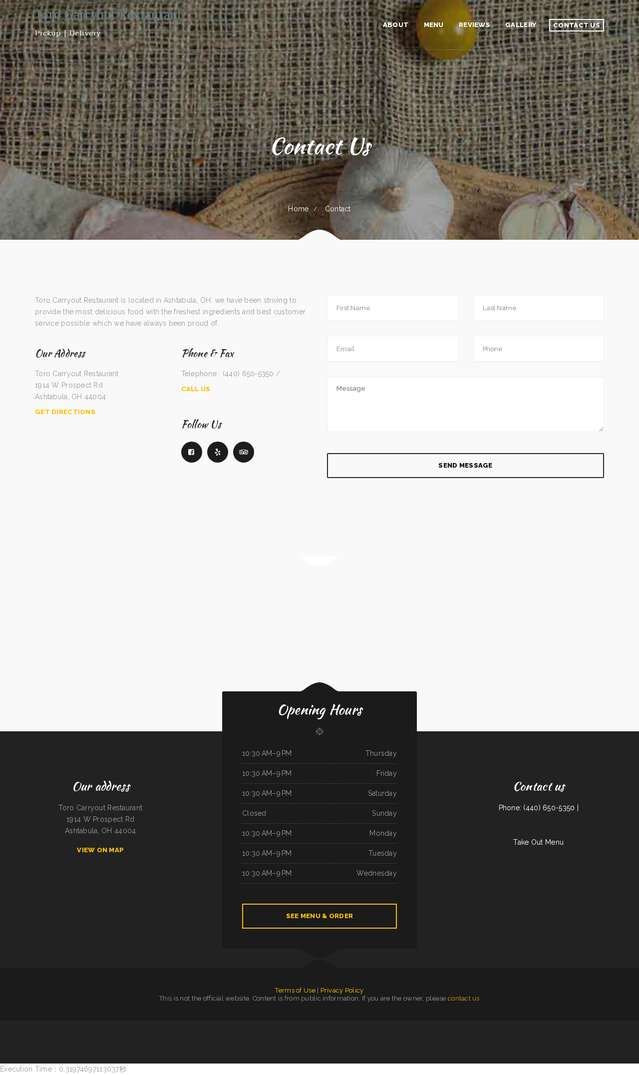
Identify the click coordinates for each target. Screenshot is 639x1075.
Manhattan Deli (90, 1026)
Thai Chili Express (156, 1026)
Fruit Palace (332, 1026)
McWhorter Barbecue (283, 1037)
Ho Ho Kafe (498, 1026)
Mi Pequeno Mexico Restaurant (627, 1026)
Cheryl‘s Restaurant (610, 1026)
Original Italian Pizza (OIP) (546, 1026)
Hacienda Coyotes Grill (125, 1026)
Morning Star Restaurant (595, 1026)
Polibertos (397, 1037)
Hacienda (366, 1037)
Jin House (56, 1026)
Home (298, 209)
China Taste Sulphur (45, 1026)
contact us (464, 998)
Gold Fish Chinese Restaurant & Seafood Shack (399, 1026)
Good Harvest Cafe (486, 1026)
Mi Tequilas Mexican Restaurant (106, 1026)
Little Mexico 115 (296, 1037)
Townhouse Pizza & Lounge (342, 1037)
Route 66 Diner (242, 1037)
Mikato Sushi (176, 1026)
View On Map (100, 850)
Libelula (475, 1026)
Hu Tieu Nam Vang (580, 1026)
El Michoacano (167, 1026)
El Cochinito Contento (510, 1026)
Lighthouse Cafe (22, 1026)
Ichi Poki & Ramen (357, 1037)
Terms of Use (295, 990)
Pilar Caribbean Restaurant (564, 1026)
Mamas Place (406, 1037)
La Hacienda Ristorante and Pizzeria (246, 1026)
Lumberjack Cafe (466, 1026)
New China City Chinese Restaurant (381, 1037)
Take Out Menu (538, 842)
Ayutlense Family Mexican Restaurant (317, 1026)
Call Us (196, 389)
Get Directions (65, 412)
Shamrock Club (33, 1026)
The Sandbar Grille (417, 1037)
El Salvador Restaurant (297, 1026)
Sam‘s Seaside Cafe (78, 1026)
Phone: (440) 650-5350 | (539, 808)
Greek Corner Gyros (228, 1026)
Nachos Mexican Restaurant (451, 1026)
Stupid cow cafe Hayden (256, 1037)
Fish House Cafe (231, 1037)
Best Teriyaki (342, 1026)
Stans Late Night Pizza (422, 1026)
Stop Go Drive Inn (264, 1026)
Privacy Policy (342, 990)
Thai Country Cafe (187, 1026)
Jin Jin (382, 1026)
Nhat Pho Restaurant (372, 1026)
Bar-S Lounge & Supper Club (324, 1037)
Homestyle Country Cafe (280, 1026)
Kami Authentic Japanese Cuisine (203, 1026)
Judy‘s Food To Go (436, 1026)
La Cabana (218, 1026)
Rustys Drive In (66, 1026)
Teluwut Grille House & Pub (527, 1026)
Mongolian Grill (219, 1037)
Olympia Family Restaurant (356, 1026)
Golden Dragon (270, 1037)
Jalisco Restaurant (308, 1037)
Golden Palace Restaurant (141, 1026)
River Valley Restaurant (8, 1026)
